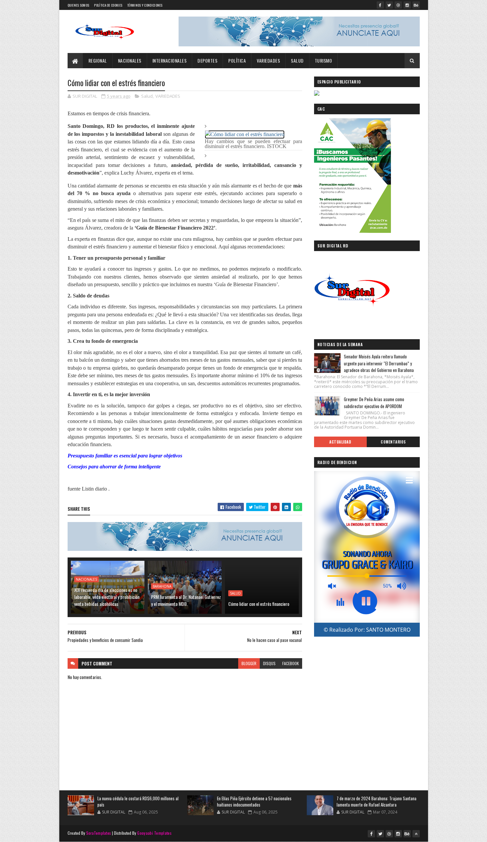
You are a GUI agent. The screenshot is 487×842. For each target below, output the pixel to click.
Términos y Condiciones (145, 5)
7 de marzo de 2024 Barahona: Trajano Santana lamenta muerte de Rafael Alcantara (376, 801)
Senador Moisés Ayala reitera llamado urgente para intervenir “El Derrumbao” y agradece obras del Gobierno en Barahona (379, 363)
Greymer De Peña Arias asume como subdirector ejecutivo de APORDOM (374, 402)
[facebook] (380, 5)
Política (237, 60)
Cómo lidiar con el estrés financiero (258, 603)
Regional (97, 60)
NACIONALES (129, 60)
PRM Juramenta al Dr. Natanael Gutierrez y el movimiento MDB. (186, 600)
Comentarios (393, 442)
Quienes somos (78, 5)
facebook (290, 663)
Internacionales (169, 60)
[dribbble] (398, 5)
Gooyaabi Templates (154, 833)
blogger (249, 663)
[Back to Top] (416, 833)
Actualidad (340, 442)
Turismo (323, 60)
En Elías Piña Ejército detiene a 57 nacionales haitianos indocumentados (254, 801)
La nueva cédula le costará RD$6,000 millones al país (138, 801)
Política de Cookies (108, 5)
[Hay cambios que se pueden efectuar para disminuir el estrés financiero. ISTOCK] (245, 134)
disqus (269, 663)
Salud (297, 60)
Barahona (162, 586)
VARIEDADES (268, 60)
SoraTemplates (98, 833)
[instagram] (407, 5)
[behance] (416, 5)
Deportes (207, 60)
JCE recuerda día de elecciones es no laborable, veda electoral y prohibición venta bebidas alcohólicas (106, 596)
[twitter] (389, 5)
